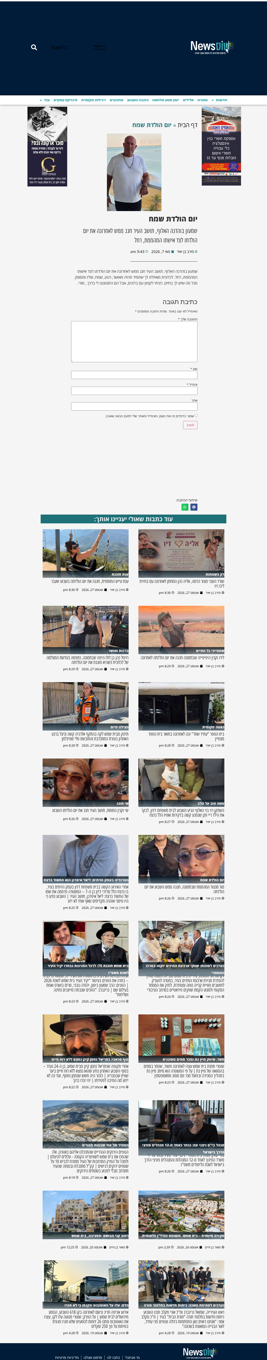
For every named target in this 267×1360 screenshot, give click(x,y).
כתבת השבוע (138, 100)
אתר (194, 400)
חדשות (221, 100)
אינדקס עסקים (65, 100)
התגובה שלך (187, 319)
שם (193, 368)
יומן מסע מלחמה (165, 100)
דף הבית (187, 125)
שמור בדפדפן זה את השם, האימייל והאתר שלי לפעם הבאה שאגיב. (149, 416)
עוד (47, 100)
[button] (193, 507)
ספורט (202, 100)
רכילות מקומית (93, 100)
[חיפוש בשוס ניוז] (34, 47)
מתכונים (116, 100)
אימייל (192, 384)
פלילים (188, 100)
